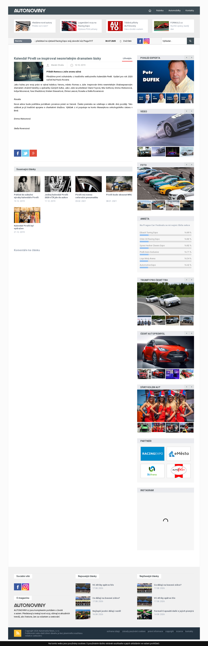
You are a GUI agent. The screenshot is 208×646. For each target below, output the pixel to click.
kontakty (189, 631)
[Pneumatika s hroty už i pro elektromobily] (165, 130)
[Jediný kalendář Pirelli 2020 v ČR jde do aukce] (58, 184)
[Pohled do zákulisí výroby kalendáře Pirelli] (27, 184)
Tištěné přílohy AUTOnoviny (131, 24)
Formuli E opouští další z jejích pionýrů (174, 611)
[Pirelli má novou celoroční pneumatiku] (88, 184)
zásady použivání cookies (133, 631)
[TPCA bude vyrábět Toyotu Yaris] (165, 352)
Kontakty (190, 10)
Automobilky (175, 10)
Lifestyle (127, 58)
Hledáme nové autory (42, 22)
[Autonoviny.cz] (30, 10)
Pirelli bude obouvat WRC (119, 194)
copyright (169, 631)
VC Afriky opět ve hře (103, 585)
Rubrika (159, 10)
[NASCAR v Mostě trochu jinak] (165, 406)
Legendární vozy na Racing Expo (87, 24)
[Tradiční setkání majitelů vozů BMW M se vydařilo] (165, 183)
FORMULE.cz (176, 22)
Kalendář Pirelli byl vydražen (24, 227)
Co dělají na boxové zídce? (106, 598)
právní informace (155, 631)
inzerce (179, 631)
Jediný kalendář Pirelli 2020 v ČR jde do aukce (56, 196)
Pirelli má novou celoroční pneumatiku (86, 196)
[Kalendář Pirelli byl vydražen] (27, 215)
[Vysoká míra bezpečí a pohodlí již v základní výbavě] (165, 298)
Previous (133, 76)
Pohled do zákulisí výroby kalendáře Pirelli (26, 196)
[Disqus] (73, 295)
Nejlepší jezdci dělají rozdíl (106, 611)
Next (197, 76)
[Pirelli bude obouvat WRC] (119, 184)
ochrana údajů (113, 631)
